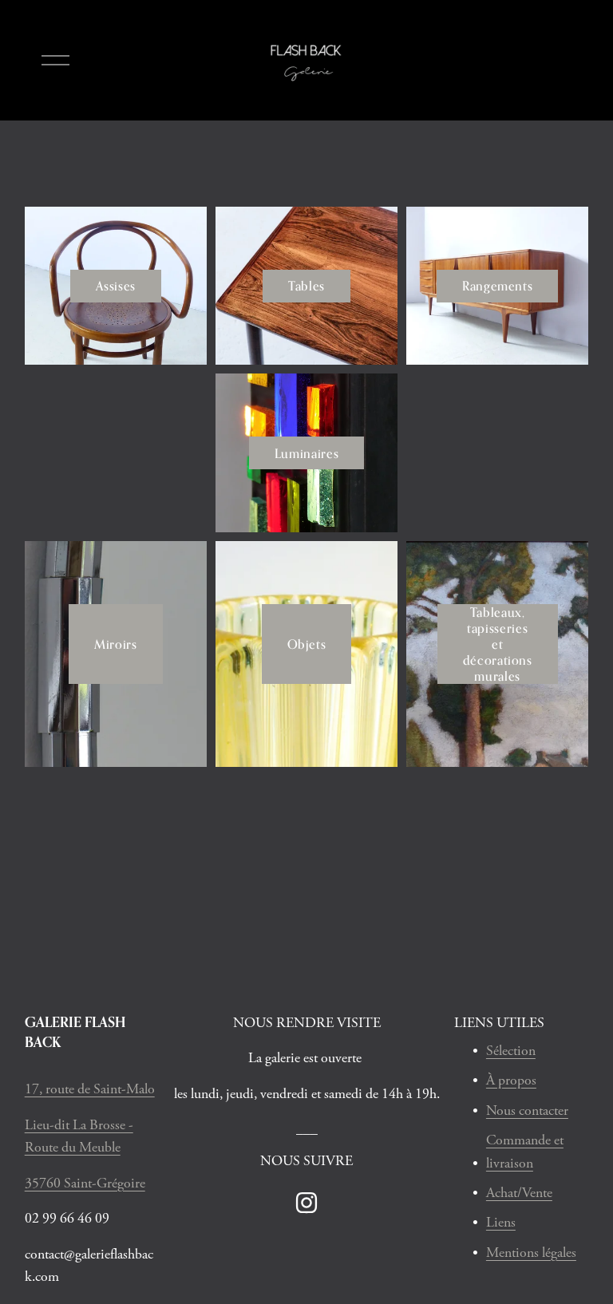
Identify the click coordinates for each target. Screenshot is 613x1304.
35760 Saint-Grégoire (85, 1183)
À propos (511, 1080)
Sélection (511, 1051)
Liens (501, 1222)
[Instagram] (306, 1202)
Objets (306, 644)
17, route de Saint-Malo (90, 1089)
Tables (306, 286)
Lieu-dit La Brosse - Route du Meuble (79, 1136)
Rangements (497, 286)
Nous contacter (527, 1111)
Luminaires (306, 453)
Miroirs (115, 644)
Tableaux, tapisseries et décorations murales (497, 644)
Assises (116, 286)
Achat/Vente (519, 1193)
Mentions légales (531, 1253)
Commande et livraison (525, 1152)
